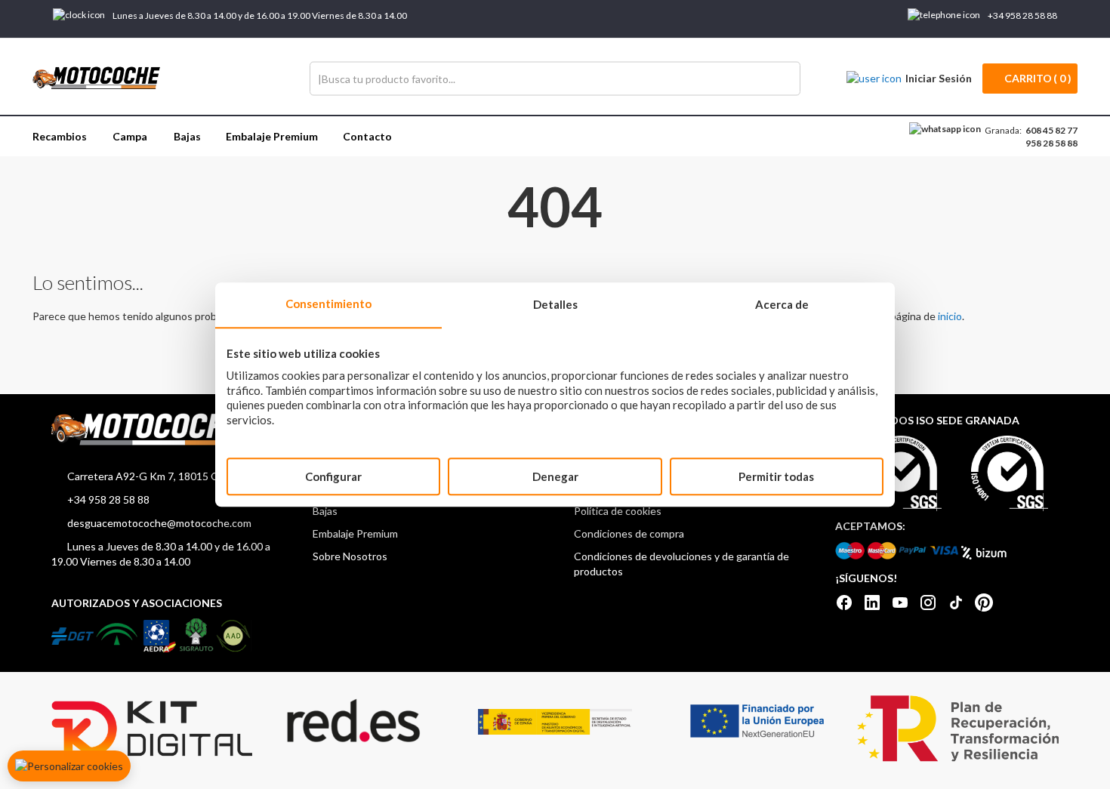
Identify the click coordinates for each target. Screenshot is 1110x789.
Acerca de (782, 304)
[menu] (555, 136)
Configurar (333, 476)
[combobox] (555, 78)
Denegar (555, 476)
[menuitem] (59, 136)
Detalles (555, 304)
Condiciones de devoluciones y (648, 556)
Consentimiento (328, 303)
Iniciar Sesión (938, 78)
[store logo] (96, 78)
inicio (950, 316)
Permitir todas (776, 476)
